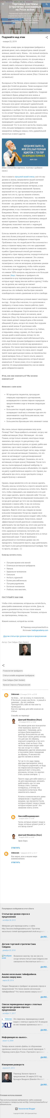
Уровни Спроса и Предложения (16, 685)
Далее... (44, 937)
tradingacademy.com (40, 630)
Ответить (15, 848)
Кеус (13, 275)
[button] (46, 38)
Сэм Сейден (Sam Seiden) (14, 680)
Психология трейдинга (13, 671)
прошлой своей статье (25, 177)
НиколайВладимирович (28, 816)
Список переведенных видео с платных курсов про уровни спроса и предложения (22, 1007)
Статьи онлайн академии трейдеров (18, 675)
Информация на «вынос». (14, 1037)
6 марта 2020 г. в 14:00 (26, 837)
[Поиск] (46, 4)
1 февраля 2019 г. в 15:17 (28, 853)
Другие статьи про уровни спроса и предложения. (25, 636)
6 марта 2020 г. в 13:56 (26, 818)
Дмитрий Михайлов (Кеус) (30, 720)
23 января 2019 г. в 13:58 (27, 722)
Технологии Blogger (26, 1109)
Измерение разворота (13, 1064)
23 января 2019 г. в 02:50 (28, 694)
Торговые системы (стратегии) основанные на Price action (25, 6)
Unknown (15, 694)
